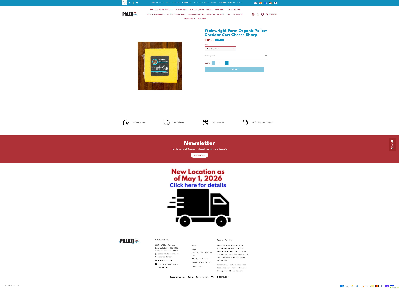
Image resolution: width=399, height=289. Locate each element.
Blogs (194, 249)
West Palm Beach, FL (233, 251)
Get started (199, 155)
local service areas (229, 257)
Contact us (163, 267)
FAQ (213, 277)
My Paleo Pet (15, 286)
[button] (161, 9)
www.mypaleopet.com (168, 264)
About (194, 245)
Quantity (208, 63)
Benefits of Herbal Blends (201, 263)
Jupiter (231, 248)
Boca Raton (222, 245)
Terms (191, 277)
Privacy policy (202, 277)
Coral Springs (234, 245)
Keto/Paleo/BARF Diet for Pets (202, 254)
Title (206, 45)
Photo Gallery (197, 266)
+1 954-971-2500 (165, 260)
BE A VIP (392, 144)
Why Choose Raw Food (200, 259)
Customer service (177, 277)
